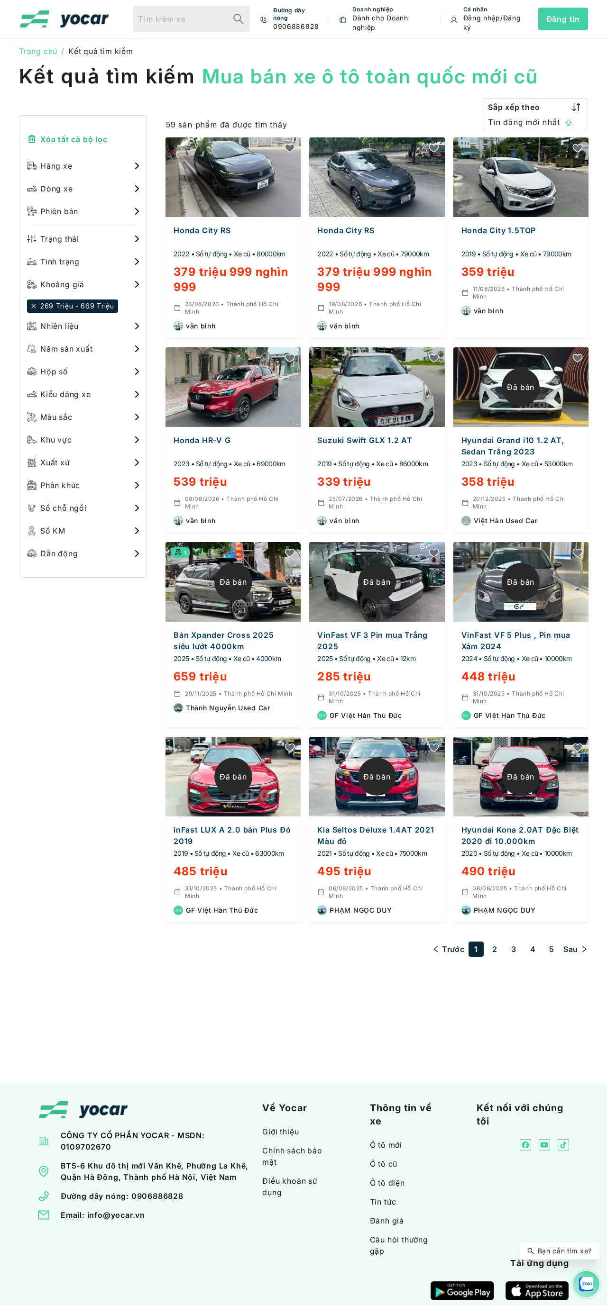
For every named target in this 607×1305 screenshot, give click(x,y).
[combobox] (180, 19)
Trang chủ (38, 51)
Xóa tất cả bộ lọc (74, 139)
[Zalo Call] (586, 1284)
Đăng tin (563, 19)
